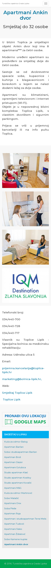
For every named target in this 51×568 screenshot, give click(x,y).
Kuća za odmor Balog (15, 441)
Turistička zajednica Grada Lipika (15, 3)
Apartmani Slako (13, 529)
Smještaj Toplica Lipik (17, 392)
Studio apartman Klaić (16, 472)
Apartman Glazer (13, 462)
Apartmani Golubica (15, 467)
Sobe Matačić (11, 498)
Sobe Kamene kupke (15, 539)
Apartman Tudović (14, 523)
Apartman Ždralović (14, 534)
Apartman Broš (12, 457)
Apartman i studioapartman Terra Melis (25, 518)
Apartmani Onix (12, 503)
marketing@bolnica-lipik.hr (21, 379)
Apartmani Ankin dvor (16, 544)
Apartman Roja (12, 513)
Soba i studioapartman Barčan (20, 452)
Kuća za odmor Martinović (18, 493)
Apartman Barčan (14, 447)
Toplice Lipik (11, 399)
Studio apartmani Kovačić (17, 482)
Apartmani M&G (12, 488)
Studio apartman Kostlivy (17, 477)
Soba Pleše (10, 508)
